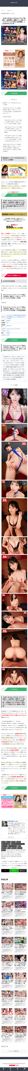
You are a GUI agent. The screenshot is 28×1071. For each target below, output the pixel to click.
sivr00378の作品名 (7, 116)
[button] (22, 870)
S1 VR (8, 330)
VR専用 (23, 315)
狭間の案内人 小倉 (13, 821)
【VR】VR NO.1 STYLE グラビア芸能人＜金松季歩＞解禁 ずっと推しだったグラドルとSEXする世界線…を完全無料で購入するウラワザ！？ (12, 111)
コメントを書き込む (14, 1051)
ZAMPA (8, 332)
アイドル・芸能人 (6, 843)
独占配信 (14, 847)
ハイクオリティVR (10, 315)
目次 (12, 99)
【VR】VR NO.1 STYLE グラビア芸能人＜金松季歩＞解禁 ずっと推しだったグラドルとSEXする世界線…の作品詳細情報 (13, 130)
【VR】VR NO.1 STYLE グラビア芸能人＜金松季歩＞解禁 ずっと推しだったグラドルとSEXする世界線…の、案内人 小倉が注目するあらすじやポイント (13, 138)
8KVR (16, 315)
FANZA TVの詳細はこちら (14, 275)
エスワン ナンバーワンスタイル (13, 328)
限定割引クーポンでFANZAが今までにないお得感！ (12, 103)
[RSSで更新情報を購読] (13, 837)
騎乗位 (11, 316)
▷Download (14, 93)
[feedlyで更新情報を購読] (11, 837)
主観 (19, 316)
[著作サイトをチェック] (9, 837)
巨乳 (21, 316)
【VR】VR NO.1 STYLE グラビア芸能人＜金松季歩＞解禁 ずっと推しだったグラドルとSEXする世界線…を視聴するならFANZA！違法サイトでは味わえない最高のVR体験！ (12, 148)
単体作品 (19, 315)
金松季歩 (8, 320)
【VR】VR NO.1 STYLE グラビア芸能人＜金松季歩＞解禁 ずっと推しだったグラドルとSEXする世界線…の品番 (13, 122)
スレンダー (15, 316)
